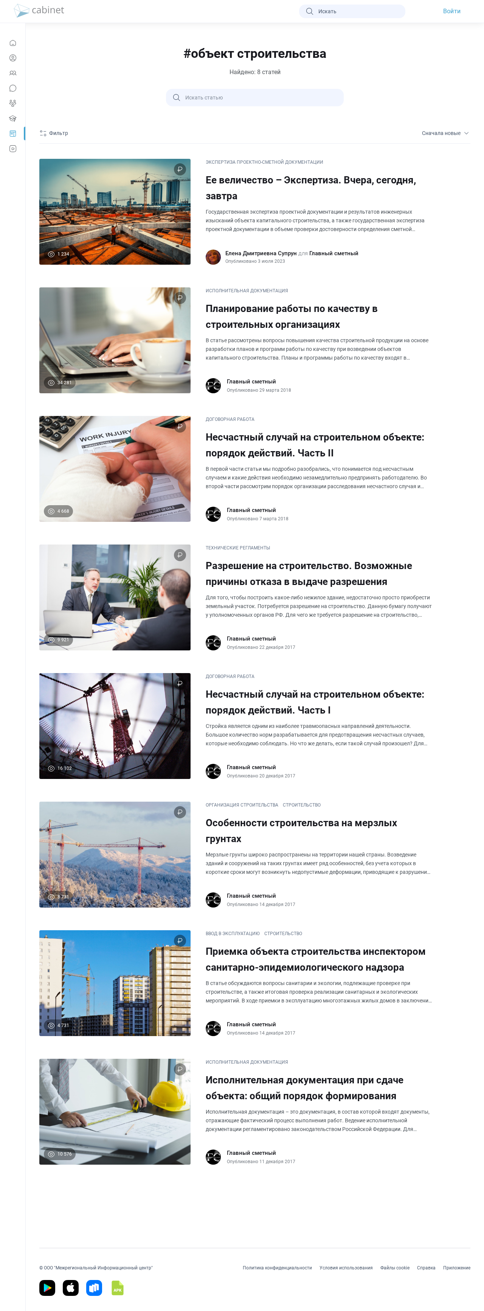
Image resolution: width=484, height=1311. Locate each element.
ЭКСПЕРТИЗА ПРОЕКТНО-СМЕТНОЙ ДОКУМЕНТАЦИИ (264, 162)
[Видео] (12, 148)
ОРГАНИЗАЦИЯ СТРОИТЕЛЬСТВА (242, 805)
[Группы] (12, 103)
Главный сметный (333, 253)
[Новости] (12, 42)
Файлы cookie (395, 1268)
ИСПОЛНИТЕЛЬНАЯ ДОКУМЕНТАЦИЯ (247, 290)
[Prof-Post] (12, 133)
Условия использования (346, 1268)
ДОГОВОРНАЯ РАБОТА (230, 419)
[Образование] (12, 118)
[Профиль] (12, 57)
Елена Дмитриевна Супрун (261, 253)
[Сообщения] (12, 88)
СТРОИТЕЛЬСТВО (302, 805)
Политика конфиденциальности (277, 1268)
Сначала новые (441, 133)
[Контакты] (12, 73)
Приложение (456, 1268)
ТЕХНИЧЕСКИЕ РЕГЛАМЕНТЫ (238, 548)
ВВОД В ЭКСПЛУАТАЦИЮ (233, 933)
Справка (426, 1268)
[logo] (39, 11)
